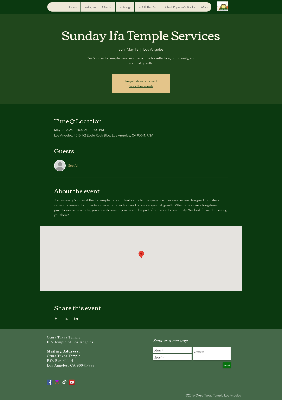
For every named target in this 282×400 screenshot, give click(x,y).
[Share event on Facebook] (56, 318)
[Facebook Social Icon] (49, 382)
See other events (141, 86)
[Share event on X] (66, 318)
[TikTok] (64, 382)
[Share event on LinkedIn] (76, 318)
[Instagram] (57, 382)
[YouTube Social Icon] (72, 382)
